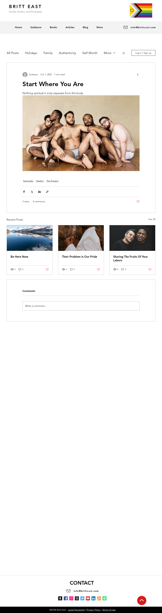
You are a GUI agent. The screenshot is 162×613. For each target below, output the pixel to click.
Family (48, 53)
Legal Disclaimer (76, 609)
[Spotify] (104, 598)
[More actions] (138, 74)
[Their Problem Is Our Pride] (81, 238)
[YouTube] (88, 598)
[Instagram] (71, 598)
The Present (52, 180)
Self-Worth (89, 53)
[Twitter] (82, 598)
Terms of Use (108, 609)
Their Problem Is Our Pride (79, 256)
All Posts (13, 53)
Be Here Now (19, 256)
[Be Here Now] (30, 238)
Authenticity (67, 53)
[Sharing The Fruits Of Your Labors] (132, 238)
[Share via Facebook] (23, 191)
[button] (123, 53)
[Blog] (99, 598)
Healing (40, 180)
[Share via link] (47, 191)
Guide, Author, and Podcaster (25, 11)
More (107, 53)
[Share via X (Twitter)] (31, 191)
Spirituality (28, 180)
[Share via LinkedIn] (39, 191)
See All (151, 219)
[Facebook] (66, 598)
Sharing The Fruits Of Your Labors (130, 258)
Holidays (31, 53)
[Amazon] (60, 598)
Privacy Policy (94, 609)
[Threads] (77, 598)
